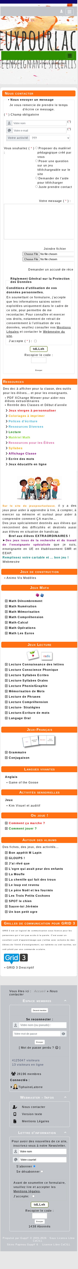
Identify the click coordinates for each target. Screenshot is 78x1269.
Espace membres (45, 1001)
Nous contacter (33, 1106)
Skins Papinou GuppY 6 (23, 1244)
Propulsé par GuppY (16, 1238)
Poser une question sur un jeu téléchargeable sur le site (53, 168)
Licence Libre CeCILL (55, 1244)
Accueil (32, 63)
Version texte (31, 1114)
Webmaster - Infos (43, 1097)
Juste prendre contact (54, 186)
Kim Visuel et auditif (24, 805)
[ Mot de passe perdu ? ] (40, 1047)
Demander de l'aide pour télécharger (53, 180)
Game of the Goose (23, 782)
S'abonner (24, 1166)
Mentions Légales (35, 1121)
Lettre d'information (42, 1133)
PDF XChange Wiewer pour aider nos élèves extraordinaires (35, 399)
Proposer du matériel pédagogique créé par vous (54, 152)
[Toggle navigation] (69, 55)
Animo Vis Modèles (21, 577)
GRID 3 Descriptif (20, 967)
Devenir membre (39, 1010)
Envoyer (38, 370)
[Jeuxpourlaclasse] (38, 21)
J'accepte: (23, 1196)
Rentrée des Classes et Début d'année (37, 405)
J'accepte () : (21, 341)
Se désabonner (28, 1171)
